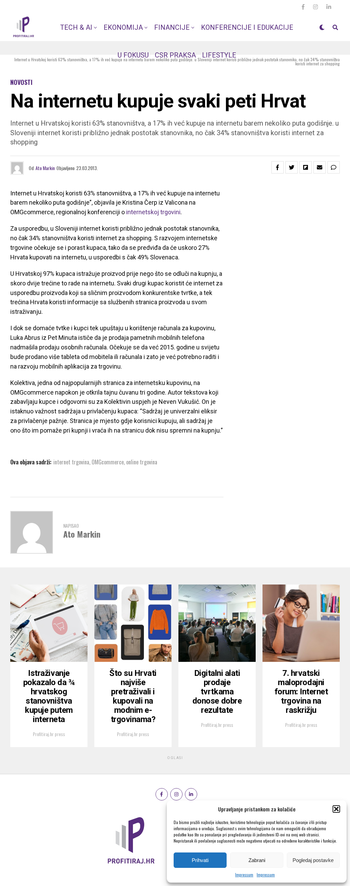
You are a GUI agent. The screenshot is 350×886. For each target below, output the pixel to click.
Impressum (244, 874)
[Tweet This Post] (291, 167)
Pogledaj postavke (313, 860)
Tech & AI (76, 27)
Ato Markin (45, 167)
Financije (172, 27)
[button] (336, 809)
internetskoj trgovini (152, 212)
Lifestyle (219, 55)
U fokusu (133, 55)
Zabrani (256, 860)
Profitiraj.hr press (49, 733)
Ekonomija (123, 27)
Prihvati (200, 860)
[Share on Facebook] (277, 167)
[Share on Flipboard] (305, 167)
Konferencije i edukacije (247, 27)
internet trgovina (71, 462)
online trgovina (141, 462)
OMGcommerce (108, 462)
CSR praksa (175, 55)
